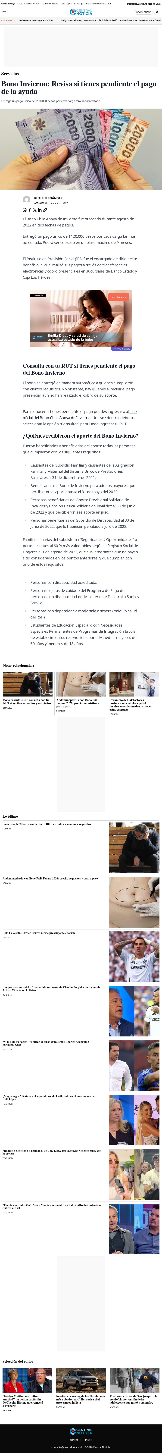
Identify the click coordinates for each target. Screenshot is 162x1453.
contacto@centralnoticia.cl (66, 1447)
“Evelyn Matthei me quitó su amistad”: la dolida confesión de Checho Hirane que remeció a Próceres (72, 20)
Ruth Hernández (48, 198)
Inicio (88, 1439)
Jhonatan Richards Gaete (98, 3)
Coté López (66, 3)
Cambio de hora (50, 3)
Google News (143, 12)
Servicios (10, 73)
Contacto (75, 1439)
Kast (19, 3)
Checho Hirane (31, 3)
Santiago (78, 3)
